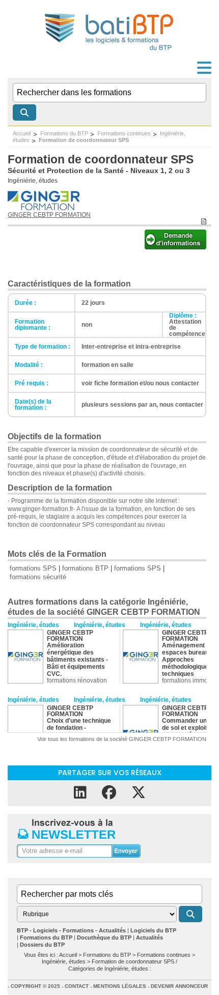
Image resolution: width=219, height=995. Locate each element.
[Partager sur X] (138, 793)
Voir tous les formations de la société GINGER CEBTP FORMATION (121, 739)
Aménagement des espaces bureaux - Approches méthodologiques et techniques (190, 659)
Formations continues (124, 133)
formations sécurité (38, 577)
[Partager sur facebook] (109, 793)
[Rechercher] (24, 112)
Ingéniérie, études (33, 180)
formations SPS (33, 568)
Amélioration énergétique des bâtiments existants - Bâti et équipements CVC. (77, 659)
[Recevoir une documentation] (175, 246)
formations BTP (85, 568)
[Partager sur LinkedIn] (80, 793)
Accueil (22, 133)
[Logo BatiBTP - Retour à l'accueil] (110, 51)
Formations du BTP (64, 133)
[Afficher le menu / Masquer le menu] (204, 68)
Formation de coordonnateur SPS (84, 140)
